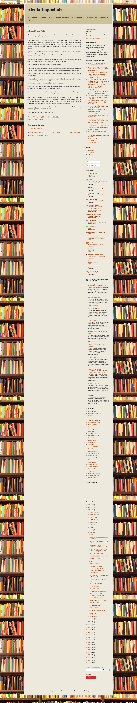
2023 (90, 622)
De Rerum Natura (93, 205)
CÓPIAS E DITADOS (94, 357)
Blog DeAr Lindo (93, 193)
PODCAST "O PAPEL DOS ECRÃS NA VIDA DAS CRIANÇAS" (98, 64)
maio (91, 530)
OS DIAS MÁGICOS (95, 605)
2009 (90, 657)
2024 (90, 510)
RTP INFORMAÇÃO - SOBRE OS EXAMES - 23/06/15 (98, 107)
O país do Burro (93, 271)
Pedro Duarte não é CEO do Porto (97, 201)
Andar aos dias (92, 424)
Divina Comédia (93, 261)
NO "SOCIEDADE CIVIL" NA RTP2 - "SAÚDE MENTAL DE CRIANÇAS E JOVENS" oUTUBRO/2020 (98, 81)
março (92, 613)
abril (91, 532)
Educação (34, 119)
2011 (89, 652)
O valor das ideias (93, 466)
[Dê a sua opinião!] (54, 117)
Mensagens (92, 162)
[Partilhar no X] (55, 117)
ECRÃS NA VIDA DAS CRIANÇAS (99, 600)
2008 (90, 660)
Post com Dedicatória (94, 216)
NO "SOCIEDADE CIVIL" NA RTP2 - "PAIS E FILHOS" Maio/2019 (98, 92)
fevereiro (92, 616)
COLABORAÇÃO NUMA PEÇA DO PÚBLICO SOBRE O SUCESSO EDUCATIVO (98, 102)
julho (91, 524)
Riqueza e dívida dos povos (95, 244)
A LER (91, 561)
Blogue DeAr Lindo (93, 435)
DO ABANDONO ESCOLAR (97, 591)
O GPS (91, 534)
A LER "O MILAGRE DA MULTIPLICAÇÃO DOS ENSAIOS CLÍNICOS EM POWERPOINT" (98, 370)
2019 (90, 632)
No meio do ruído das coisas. (96, 238)
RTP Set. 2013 (92, 142)
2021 (90, 627)
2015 (90, 642)
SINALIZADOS (93, 608)
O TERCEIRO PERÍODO (96, 597)
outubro (92, 517)
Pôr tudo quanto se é (93, 262)
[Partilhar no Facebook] (57, 117)
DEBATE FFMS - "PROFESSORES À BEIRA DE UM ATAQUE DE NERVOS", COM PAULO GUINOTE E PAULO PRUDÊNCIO (98, 75)
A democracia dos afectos (95, 273)
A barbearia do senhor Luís (96, 232)
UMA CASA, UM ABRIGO (96, 583)
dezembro (93, 512)
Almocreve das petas (94, 420)
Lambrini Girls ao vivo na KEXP (96, 189)
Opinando (40, 119)
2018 (90, 634)
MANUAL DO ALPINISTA (96, 558)
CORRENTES (92, 226)
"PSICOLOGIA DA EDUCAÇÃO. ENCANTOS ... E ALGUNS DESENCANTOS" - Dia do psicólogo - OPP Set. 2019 (98, 87)
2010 (90, 655)
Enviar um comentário (36, 128)
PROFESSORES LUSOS (95, 255)
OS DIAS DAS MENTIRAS (97, 610)
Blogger (88, 691)
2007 (90, 662)
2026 (90, 505)
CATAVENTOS (93, 573)
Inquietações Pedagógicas (95, 457)
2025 (90, 507)
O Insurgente (92, 220)
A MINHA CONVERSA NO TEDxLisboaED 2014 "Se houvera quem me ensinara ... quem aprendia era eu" (98, 121)
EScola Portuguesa (93, 453)
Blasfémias (91, 431)
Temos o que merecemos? (95, 195)
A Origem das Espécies (95, 237)
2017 (90, 637)
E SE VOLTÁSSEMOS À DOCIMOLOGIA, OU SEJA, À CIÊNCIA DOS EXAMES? (96, 208)
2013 (90, 647)
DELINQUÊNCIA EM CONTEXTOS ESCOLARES (98, 546)
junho (91, 527)
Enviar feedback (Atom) (42, 135)
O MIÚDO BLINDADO (95, 566)
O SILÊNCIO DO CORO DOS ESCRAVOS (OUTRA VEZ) (98, 550)
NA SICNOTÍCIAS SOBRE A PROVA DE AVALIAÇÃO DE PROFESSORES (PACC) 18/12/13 (98, 127)
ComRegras (92, 249)
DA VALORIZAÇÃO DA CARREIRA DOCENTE (96, 569)
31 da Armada (92, 411)
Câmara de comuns (94, 438)
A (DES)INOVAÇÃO (93, 383)
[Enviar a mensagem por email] (52, 117)
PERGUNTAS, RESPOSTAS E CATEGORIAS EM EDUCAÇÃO (97, 285)
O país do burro (92, 464)
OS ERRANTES (94, 586)
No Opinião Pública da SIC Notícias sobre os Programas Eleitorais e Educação (98, 97)
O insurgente (92, 460)
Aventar (90, 187)
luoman (71, 691)
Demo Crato (92, 243)
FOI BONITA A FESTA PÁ (96, 563)
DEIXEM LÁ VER (94, 603)
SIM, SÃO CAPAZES (94, 309)
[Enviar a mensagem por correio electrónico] (48, 117)
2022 (90, 624)
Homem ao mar (92, 455)
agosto (92, 522)
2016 (90, 639)
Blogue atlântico (92, 433)
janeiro (92, 619)
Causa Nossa (92, 440)
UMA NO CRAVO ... (95, 588)
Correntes (91, 444)
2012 (90, 650)
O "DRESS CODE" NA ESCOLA (98, 556)
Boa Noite (90, 175)
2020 (90, 629)
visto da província (93, 477)
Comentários (92, 165)
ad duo (90, 418)
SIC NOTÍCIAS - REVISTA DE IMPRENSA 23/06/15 (96, 110)
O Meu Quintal (92, 173)
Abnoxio (90, 415)
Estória (90, 154)
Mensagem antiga (75, 132)
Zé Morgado (92, 29)
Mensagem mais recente (35, 132)
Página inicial (56, 132)
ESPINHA (90, 395)
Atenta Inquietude (44, 9)
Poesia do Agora (93, 469)
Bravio (90, 267)
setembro (93, 519)
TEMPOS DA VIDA (93, 320)
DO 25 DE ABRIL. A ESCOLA (97, 553)
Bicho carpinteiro (93, 429)
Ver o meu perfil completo (93, 38)
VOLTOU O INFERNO (94, 297)
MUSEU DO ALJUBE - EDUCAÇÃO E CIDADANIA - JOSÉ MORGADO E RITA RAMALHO (98, 68)
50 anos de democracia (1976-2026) (97, 222)
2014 (90, 645)
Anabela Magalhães (94, 214)
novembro (93, 514)
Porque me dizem (93, 471)
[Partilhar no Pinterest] (59, 117)
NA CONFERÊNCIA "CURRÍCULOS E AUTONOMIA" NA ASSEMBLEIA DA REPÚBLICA (98, 115)
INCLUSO (91, 179)
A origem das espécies (94, 413)
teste (89, 228)
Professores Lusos (93, 475)
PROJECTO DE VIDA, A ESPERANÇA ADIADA (96, 594)
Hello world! (91, 250)
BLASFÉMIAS (92, 199)
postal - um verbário (94, 473)
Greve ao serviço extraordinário (96, 256)
